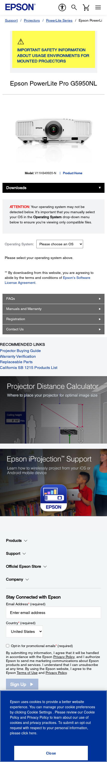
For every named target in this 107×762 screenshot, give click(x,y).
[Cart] (86, 7)
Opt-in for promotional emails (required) (42, 646)
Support (11, 20)
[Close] (51, 753)
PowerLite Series (59, 20)
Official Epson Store (23, 566)
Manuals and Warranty (24, 309)
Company (14, 579)
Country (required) (21, 623)
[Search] (74, 7)
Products (14, 540)
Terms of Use (27, 673)
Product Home (72, 173)
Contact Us (15, 329)
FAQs (10, 299)
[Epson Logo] (20, 7)
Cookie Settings (40, 712)
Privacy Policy (63, 657)
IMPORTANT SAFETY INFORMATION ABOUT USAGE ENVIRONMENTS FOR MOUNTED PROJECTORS (53, 56)
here (32, 732)
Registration (15, 319)
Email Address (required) (26, 604)
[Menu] (98, 7)
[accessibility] (62, 7)
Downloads (16, 187)
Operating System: (19, 244)
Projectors (32, 20)
